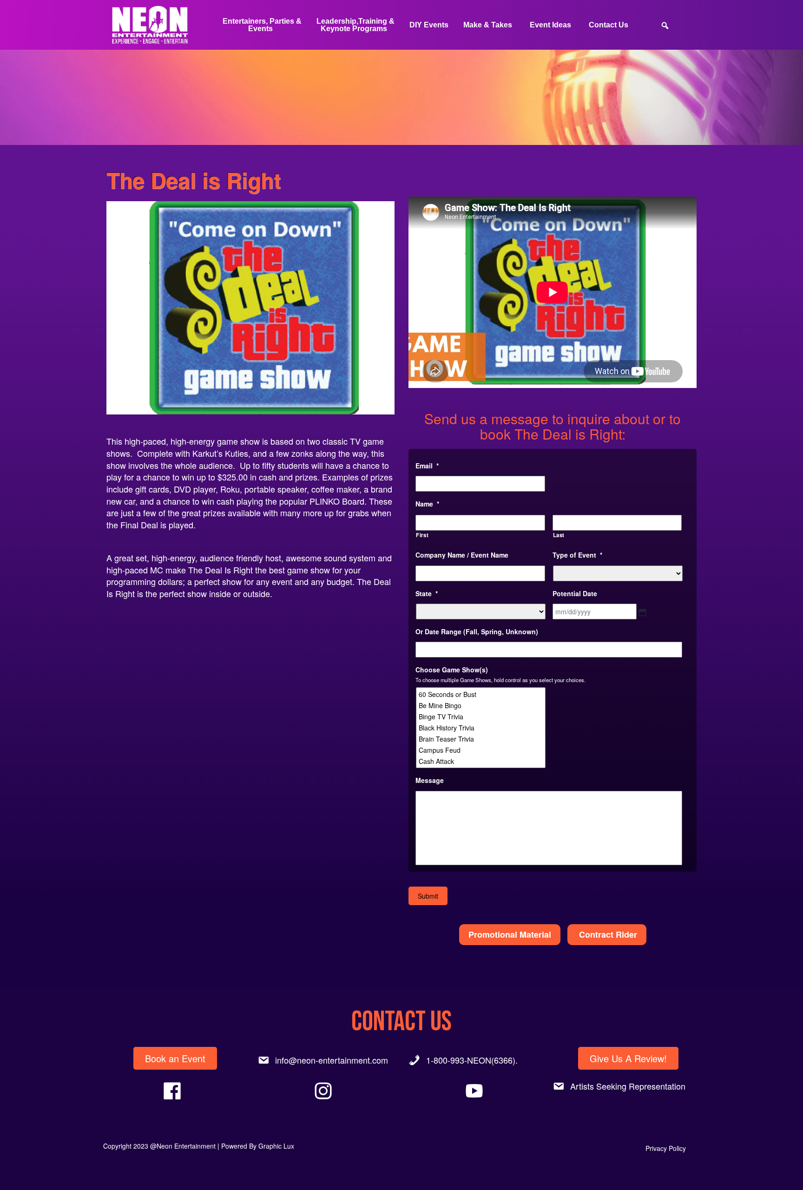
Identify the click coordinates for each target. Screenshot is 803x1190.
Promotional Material (509, 934)
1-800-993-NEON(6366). (472, 1060)
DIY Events (428, 25)
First (422, 535)
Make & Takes (487, 25)
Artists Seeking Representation (627, 1086)
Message (429, 780)
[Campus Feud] (481, 750)
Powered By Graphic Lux (257, 1146)
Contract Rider (607, 934)
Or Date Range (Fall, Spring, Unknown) (476, 631)
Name (427, 504)
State (426, 593)
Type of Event (577, 555)
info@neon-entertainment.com (331, 1060)
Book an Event (175, 1058)
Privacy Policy (665, 1148)
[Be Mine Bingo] (481, 705)
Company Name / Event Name (461, 555)
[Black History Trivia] (481, 727)
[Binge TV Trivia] (481, 716)
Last (559, 535)
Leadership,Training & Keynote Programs (355, 25)
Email (427, 465)
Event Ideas (550, 25)
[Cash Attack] (481, 761)
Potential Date (575, 593)
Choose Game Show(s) (451, 669)
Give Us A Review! (628, 1058)
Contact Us (608, 25)
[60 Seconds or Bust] (481, 694)
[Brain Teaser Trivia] (481, 738)
